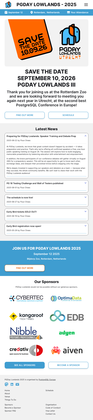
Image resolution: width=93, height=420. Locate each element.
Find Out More (24, 115)
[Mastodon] (6, 384)
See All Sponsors (24, 365)
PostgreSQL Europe (47, 379)
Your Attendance (79, 12)
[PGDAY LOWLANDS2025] (8, 4)
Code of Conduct (53, 408)
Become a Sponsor (13, 408)
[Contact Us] (17, 384)
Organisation (51, 404)
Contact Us (50, 414)
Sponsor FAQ (10, 411)
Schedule (68, 115)
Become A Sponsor (68, 365)
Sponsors (9, 404)
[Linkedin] (12, 384)
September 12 (15, 12)
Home (7, 390)
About (7, 393)
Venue (7, 396)
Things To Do (10, 400)
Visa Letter (50, 411)
